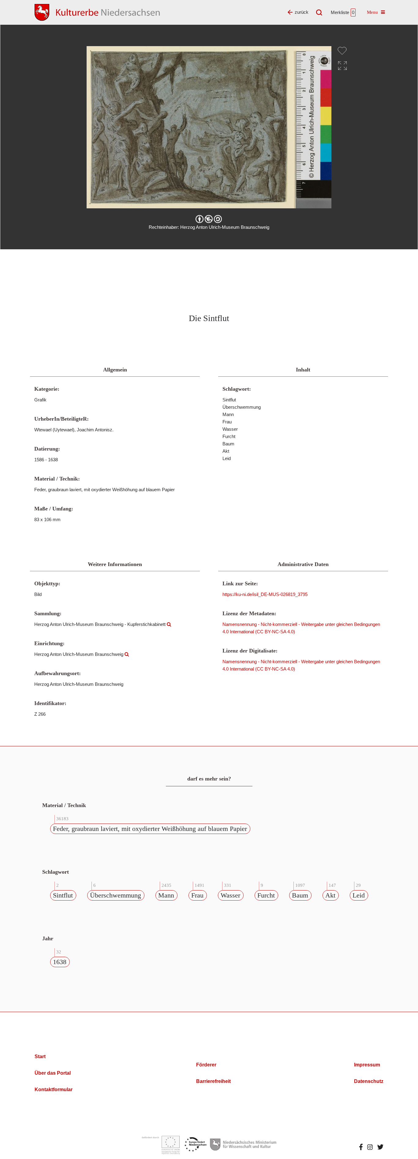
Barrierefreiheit (213, 1081)
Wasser (230, 895)
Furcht (266, 895)
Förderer (206, 1064)
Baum (300, 895)
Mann (166, 895)
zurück (301, 12)
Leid (359, 895)
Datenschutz (368, 1081)
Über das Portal (53, 1073)
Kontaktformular (54, 1089)
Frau (197, 895)
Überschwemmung (115, 895)
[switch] (342, 50)
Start (40, 1056)
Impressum (367, 1064)
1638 (59, 962)
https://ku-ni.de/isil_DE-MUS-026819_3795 (265, 594)
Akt (330, 895)
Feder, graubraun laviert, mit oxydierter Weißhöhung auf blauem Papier (150, 828)
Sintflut (63, 895)
